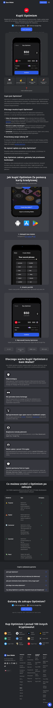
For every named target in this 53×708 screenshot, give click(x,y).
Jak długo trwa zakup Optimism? (15, 585)
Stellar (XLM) (44, 695)
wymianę (8, 121)
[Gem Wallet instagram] (16, 663)
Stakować (22, 676)
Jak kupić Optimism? (12, 572)
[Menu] (49, 2)
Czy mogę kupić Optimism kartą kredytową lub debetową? (23, 576)
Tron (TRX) (45, 679)
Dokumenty (30, 660)
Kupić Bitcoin (37, 658)
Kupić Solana (37, 674)
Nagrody (29, 681)
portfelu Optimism (20, 144)
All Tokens (45, 702)
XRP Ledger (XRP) (46, 682)
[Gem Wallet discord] (5, 663)
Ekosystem (30, 675)
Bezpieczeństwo (30, 673)
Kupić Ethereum (37, 670)
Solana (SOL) (44, 670)
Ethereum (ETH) (45, 666)
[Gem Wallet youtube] (14, 663)
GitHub (23, 417)
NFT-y (21, 679)
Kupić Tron (37, 678)
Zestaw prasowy (29, 663)
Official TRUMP (45, 687)
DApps (21, 682)
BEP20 (21, 696)
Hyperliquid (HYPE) (46, 691)
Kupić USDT (38, 681)
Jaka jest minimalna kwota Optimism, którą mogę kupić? (22, 581)
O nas (28, 657)
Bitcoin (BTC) (44, 657)
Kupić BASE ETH (38, 663)
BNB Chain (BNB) (45, 662)
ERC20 (21, 690)
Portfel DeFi (22, 663)
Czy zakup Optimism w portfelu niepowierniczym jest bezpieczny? (25, 590)
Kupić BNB (37, 667)
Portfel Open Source (21, 658)
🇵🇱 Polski (7, 670)
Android (29, 236)
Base (21, 699)
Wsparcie (29, 678)
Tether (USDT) (44, 675)
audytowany (36, 417)
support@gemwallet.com (9, 660)
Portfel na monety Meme (22, 671)
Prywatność (30, 670)
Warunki (29, 667)
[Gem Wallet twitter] (9, 663)
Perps (21, 684)
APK (34, 236)
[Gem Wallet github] (12, 663)
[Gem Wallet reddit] (5, 666)
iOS (26, 236)
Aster (44, 699)
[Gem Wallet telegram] (7, 663)
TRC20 (21, 693)
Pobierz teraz (43, 2)
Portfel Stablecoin (22, 666)
